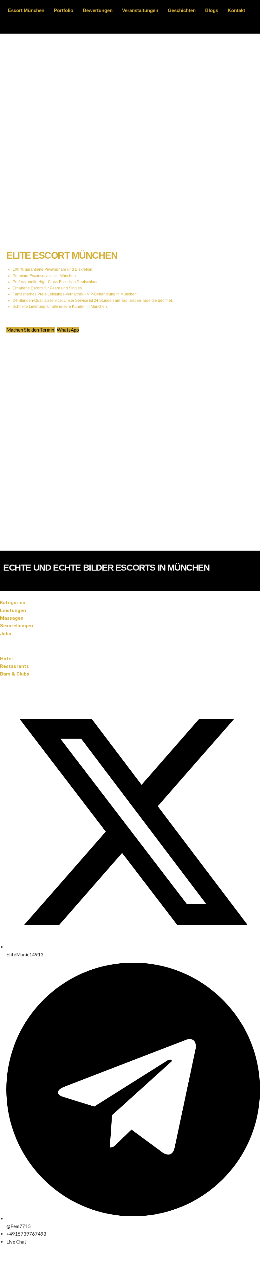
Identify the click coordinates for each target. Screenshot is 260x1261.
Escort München (26, 10)
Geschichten (182, 10)
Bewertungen (98, 10)
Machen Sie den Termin (30, 330)
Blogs (211, 10)
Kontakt (236, 10)
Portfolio (63, 10)
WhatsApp (68, 330)
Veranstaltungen (140, 10)
